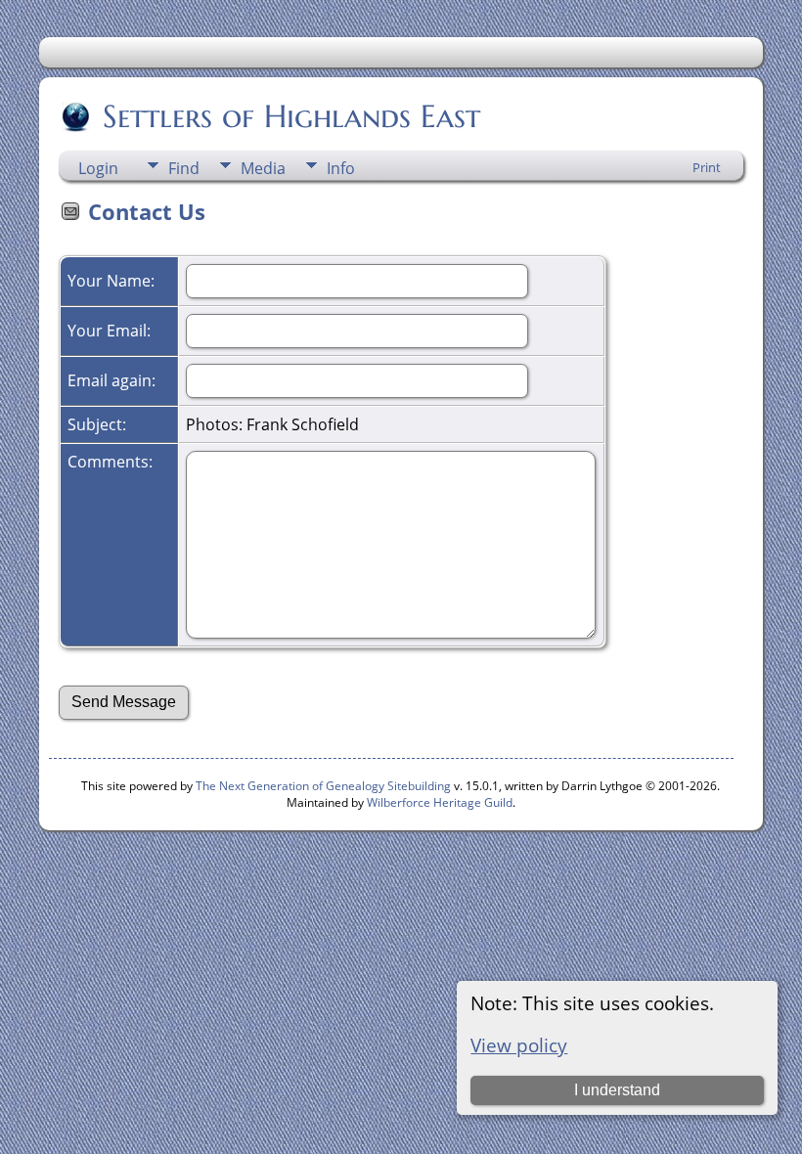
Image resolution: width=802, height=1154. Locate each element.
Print (706, 167)
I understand (617, 1090)
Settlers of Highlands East (291, 116)
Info (341, 168)
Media (263, 168)
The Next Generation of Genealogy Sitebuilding (323, 785)
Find (184, 168)
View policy (518, 1045)
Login (98, 168)
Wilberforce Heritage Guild (439, 802)
